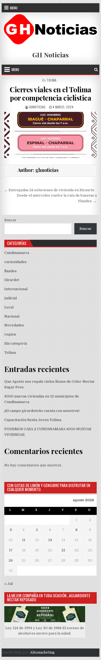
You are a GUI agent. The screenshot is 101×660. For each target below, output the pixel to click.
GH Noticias (50, 54)
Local (8, 307)
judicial (10, 298)
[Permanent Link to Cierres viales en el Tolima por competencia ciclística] (50, 135)
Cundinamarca (16, 253)
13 (50, 540)
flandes (10, 271)
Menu (14, 7)
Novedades (14, 325)
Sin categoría (15, 343)
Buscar (10, 220)
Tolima (51, 80)
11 (23, 540)
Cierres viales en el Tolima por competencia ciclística (50, 93)
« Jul (8, 584)
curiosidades (15, 262)
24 (11, 560)
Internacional (15, 289)
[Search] (96, 70)
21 (63, 550)
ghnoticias (37, 107)
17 (11, 550)
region (10, 334)
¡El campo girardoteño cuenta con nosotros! (41, 411)
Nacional (11, 316)
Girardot (11, 280)
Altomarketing (42, 652)
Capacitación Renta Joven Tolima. (33, 420)
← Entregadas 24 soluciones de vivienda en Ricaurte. (49, 190)
